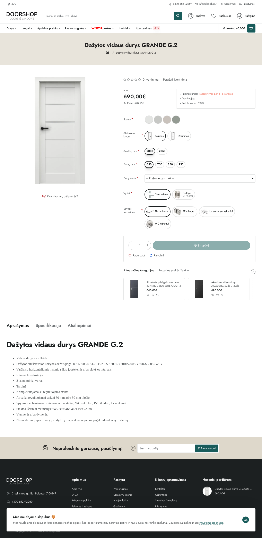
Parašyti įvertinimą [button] (175, 79)
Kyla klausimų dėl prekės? (62, 196)
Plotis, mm (129, 164)
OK (246, 520)
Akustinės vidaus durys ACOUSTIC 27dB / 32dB (225, 284)
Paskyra (119, 480)
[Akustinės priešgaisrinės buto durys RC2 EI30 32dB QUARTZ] (134, 289)
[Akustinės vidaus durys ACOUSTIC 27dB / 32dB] (199, 289)
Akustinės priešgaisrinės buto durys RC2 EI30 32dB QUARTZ (164, 284)
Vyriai (126, 193)
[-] (132, 245)
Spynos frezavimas (129, 210)
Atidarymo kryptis (129, 134)
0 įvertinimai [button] (151, 79)
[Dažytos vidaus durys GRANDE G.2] (207, 491)
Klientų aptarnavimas (170, 480)
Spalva (127, 119)
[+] (147, 245)
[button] (201, 245)
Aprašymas (18, 325)
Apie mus (79, 480)
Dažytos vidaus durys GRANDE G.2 (234, 489)
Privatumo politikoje (211, 523)
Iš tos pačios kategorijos (138, 270)
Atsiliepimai (79, 325)
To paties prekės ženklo (174, 270)
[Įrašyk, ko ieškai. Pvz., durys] (178, 16)
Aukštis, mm (130, 151)
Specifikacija (48, 325)
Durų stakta (129, 178)
